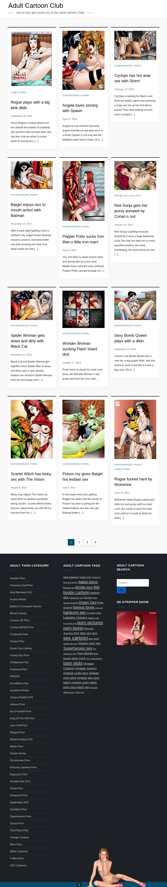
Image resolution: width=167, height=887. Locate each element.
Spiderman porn (70, 644)
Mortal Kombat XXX (21, 739)
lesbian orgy (93, 618)
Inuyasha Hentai (19, 690)
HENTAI (15, 676)
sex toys (94, 638)
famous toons (83, 607)
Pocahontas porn (20, 760)
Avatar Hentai (18, 599)
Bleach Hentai (18, 613)
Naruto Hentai (18, 753)
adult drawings (71, 577)
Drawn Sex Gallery (127, 196)
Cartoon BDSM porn (22, 627)
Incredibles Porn (19, 683)
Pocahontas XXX (70, 623)
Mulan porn (16, 746)
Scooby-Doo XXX (20, 781)
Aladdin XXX (85, 577)
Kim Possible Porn (20, 711)
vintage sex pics (88, 678)
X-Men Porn (19, 92)
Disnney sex (90, 597)
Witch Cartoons (19, 851)
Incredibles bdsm (93, 613)
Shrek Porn (16, 788)
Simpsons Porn (19, 795)
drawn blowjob (70, 603)
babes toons (88, 582)
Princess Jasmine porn (23, 767)
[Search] (121, 590)
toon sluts (73, 663)
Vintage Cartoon (19, 837)
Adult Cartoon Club (35, 5)
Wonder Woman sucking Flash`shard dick (79, 348)
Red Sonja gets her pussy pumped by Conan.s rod (130, 211)
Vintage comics (86, 668)
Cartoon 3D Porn (20, 620)
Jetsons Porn (17, 704)
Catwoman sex (76, 598)
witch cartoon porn (76, 682)
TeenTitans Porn (19, 830)
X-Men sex (79, 692)
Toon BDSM (85, 653)
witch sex (83, 687)
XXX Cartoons (18, 865)
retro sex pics (88, 633)
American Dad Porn (21, 585)
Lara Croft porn (19, 725)
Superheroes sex (77, 648)
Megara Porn (17, 732)
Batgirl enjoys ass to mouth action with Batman (28, 210)
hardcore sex (74, 612)
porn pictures (90, 622)
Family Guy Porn (19, 655)
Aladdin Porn (17, 578)
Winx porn (16, 844)
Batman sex (69, 588)
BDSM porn (84, 587)
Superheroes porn (75, 95)
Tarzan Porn (17, 823)
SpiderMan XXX (19, 802)
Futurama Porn (18, 669)
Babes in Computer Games (25, 606)
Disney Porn (17, 641)
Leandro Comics (75, 617)
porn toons (73, 628)
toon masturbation (94, 659)
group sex (99, 608)
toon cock (79, 658)
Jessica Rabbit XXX (21, 697)
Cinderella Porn (19, 634)
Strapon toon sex (89, 643)
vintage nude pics (75, 673)
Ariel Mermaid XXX (21, 592)
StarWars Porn (18, 809)
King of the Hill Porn (22, 718)
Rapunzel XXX (18, 774)
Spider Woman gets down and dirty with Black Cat (28, 340)
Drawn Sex (87, 602)
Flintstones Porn (19, 662)
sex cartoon (75, 638)
